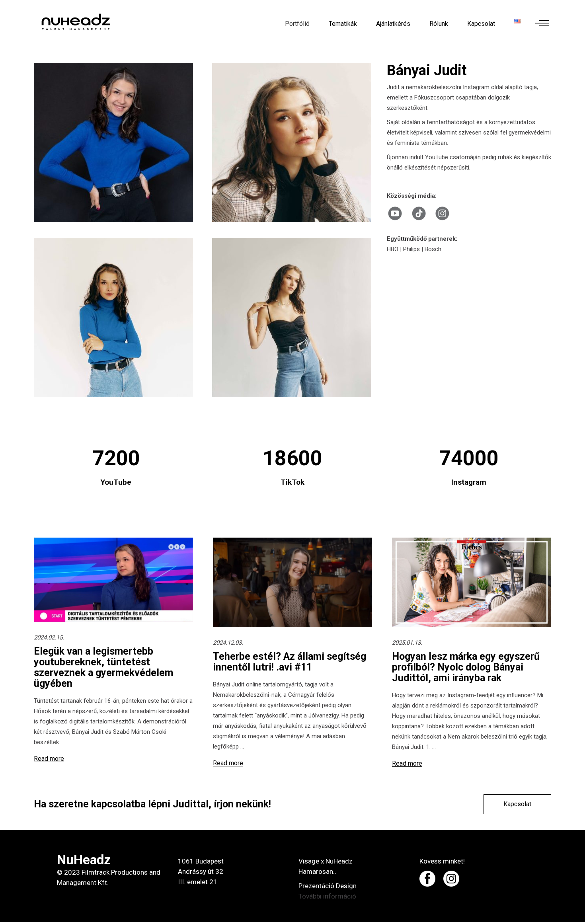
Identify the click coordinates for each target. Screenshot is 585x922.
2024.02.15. (49, 637)
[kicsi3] (293, 142)
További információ (327, 896)
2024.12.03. (228, 642)
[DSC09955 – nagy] (115, 142)
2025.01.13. (407, 642)
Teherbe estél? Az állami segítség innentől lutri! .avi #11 (289, 662)
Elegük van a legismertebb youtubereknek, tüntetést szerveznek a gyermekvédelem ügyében (103, 667)
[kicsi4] (293, 317)
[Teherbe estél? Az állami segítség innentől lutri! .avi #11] (292, 582)
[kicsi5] (115, 317)
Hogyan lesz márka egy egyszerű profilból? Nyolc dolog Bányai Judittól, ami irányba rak (466, 667)
